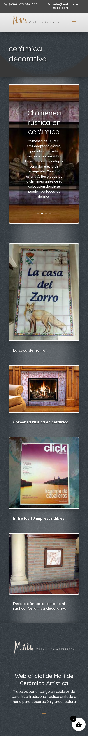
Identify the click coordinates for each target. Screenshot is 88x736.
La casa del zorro (29, 350)
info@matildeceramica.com (67, 5)
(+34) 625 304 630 (23, 4)
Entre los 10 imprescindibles (38, 518)
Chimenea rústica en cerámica (44, 122)
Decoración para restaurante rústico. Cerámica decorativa (40, 606)
